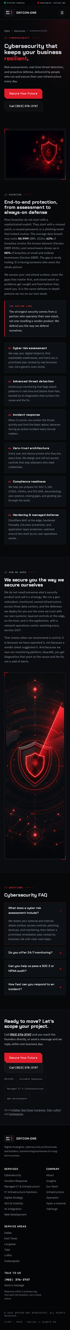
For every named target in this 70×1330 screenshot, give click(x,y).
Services (19, 30)
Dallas (16, 1110)
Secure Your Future (23, 93)
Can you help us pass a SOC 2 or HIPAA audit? (31, 968)
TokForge (51, 1209)
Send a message (14, 1285)
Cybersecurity (12, 1175)
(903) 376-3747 (20, 1034)
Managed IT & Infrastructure (25, 1088)
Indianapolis (16, 1114)
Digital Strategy (13, 1197)
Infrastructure (55, 1192)
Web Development (17, 1098)
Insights (51, 1181)
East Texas (27, 1110)
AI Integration (13, 1209)
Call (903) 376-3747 (23, 106)
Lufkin (56, 1110)
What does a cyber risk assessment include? (24, 910)
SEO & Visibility (13, 1203)
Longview (40, 1110)
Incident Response (30, 1078)
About (50, 1175)
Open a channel (56, 1203)
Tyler (49, 1110)
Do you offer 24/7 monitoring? (30, 952)
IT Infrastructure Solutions (20, 1192)
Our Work (52, 1186)
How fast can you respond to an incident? (31, 986)
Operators (52, 1197)
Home (7, 30)
